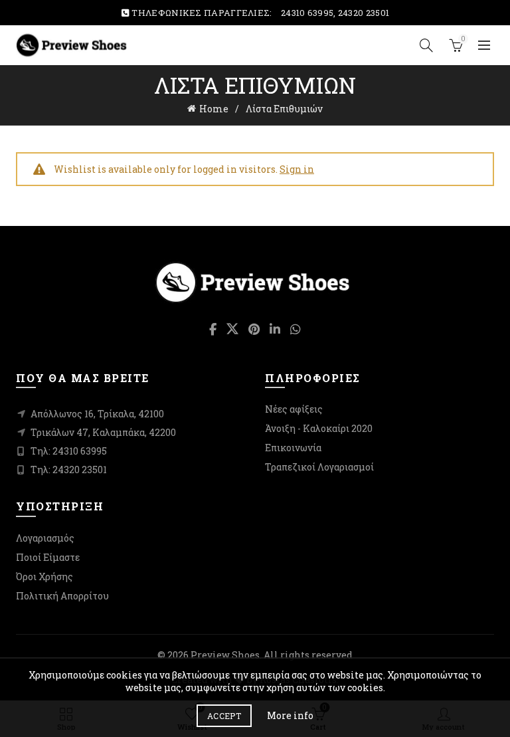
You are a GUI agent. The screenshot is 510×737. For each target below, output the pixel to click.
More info (290, 715)
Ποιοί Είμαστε (48, 557)
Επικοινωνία (293, 447)
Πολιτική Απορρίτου (62, 595)
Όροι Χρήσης (44, 576)
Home (213, 108)
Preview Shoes (225, 655)
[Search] (426, 45)
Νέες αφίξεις (294, 409)
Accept (224, 715)
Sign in (297, 169)
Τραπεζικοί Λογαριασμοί (319, 467)
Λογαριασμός (45, 538)
